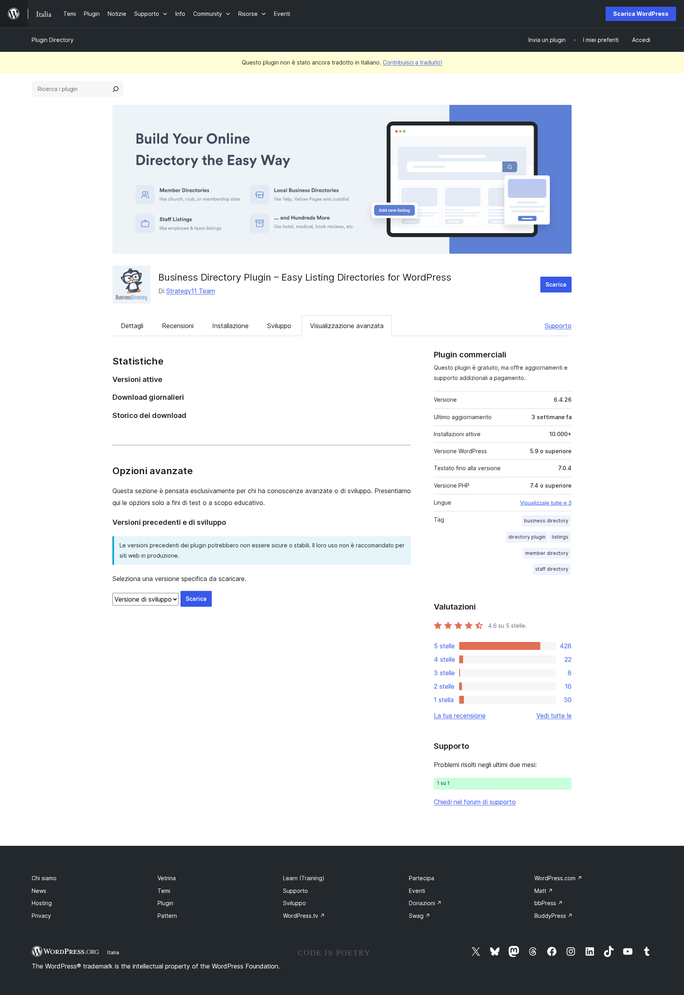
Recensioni (178, 326)
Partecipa (421, 878)
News (39, 890)
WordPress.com (558, 878)
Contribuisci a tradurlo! (412, 62)
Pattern (167, 915)
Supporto (558, 326)
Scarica (555, 284)
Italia (113, 952)
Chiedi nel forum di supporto (475, 802)
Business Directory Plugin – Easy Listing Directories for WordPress (304, 277)
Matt (543, 890)
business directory (546, 521)
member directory (546, 553)
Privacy (41, 915)
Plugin (165, 903)
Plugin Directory (53, 39)
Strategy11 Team (190, 291)
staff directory (551, 569)
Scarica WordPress (641, 13)
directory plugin (526, 537)
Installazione (230, 326)
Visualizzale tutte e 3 (546, 502)
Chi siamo (44, 878)
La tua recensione (460, 716)
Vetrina (167, 878)
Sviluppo (279, 326)
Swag (419, 915)
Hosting (42, 903)
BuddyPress (553, 915)
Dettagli (132, 326)
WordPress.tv (304, 915)
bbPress (548, 903)
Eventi (417, 890)
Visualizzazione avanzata (347, 326)
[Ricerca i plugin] (116, 89)
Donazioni (425, 903)
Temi (164, 890)
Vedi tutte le (554, 716)
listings (560, 537)
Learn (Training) (304, 878)
